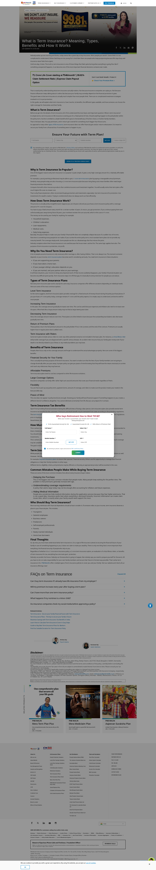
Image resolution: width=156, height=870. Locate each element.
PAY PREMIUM (109, 3)
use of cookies (91, 863)
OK (25, 867)
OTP (82, 438)
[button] (129, 3)
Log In (124, 3)
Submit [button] (78, 452)
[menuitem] (45, 3)
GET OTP (71, 442)
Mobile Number (50, 438)
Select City (84, 428)
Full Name (48, 428)
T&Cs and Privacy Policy (77, 448)
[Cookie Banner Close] (149, 864)
